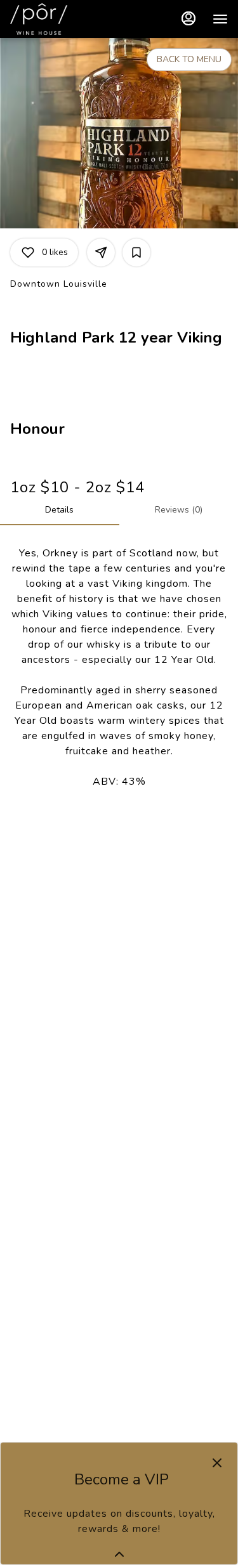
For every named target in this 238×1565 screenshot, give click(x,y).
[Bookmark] (136, 252)
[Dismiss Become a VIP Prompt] (217, 1463)
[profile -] (188, 18)
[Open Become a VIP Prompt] (119, 1554)
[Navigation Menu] (220, 19)
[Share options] (101, 252)
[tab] (59, 510)
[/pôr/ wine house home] (67, 19)
